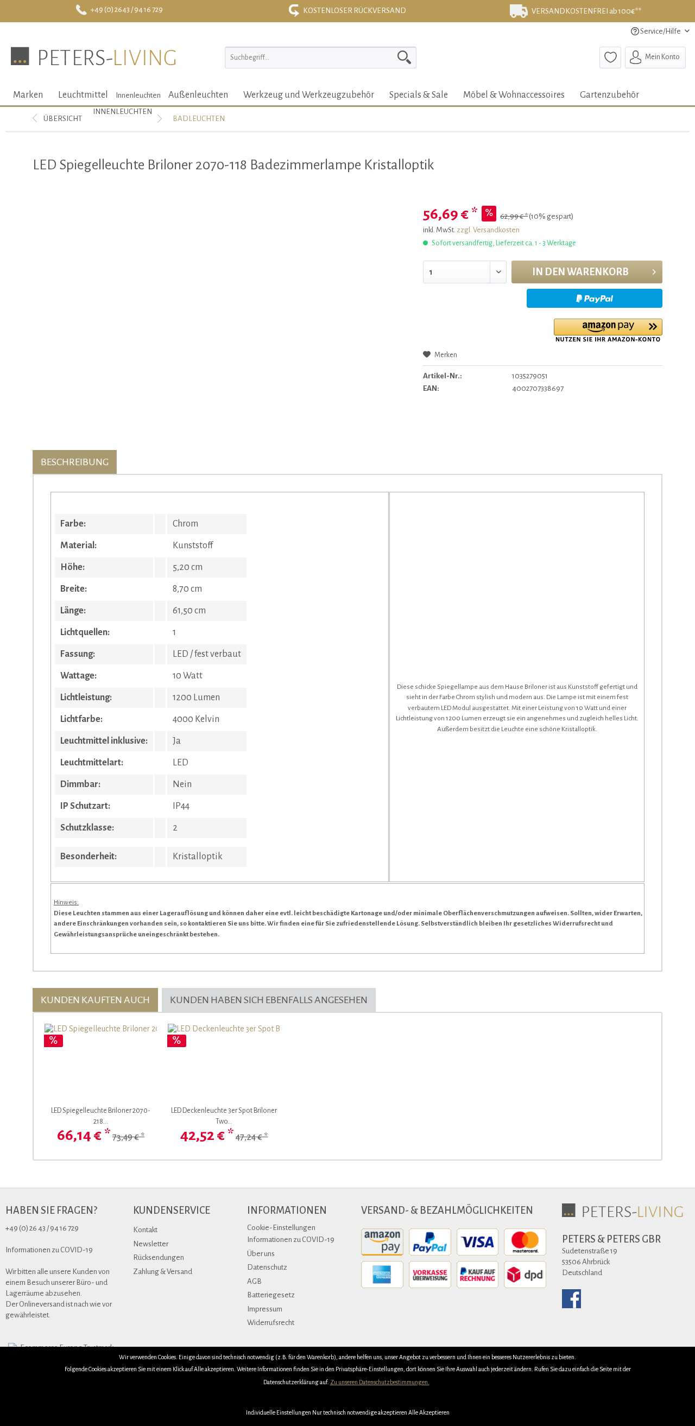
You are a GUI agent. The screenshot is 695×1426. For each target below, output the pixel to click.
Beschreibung (75, 462)
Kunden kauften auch (95, 999)
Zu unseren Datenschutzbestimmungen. (379, 1382)
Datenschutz (267, 1267)
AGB (254, 1281)
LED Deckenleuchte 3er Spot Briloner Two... (224, 1116)
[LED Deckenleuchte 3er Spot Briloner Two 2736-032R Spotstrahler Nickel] (224, 1062)
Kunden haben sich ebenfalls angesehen (269, 999)
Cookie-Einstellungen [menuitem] (281, 1228)
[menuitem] (320, 57)
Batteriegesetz (271, 1295)
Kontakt (145, 1230)
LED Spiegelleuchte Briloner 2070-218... (100, 1116)
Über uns (261, 1254)
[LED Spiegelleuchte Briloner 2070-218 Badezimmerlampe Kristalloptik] (101, 1062)
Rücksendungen (158, 1257)
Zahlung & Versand (162, 1271)
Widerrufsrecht (270, 1323)
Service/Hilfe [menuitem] (660, 31)
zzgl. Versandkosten (488, 230)
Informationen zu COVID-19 (290, 1239)
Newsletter (150, 1244)
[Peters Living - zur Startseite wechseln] (93, 60)
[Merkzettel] (610, 57)
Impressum (264, 1309)
